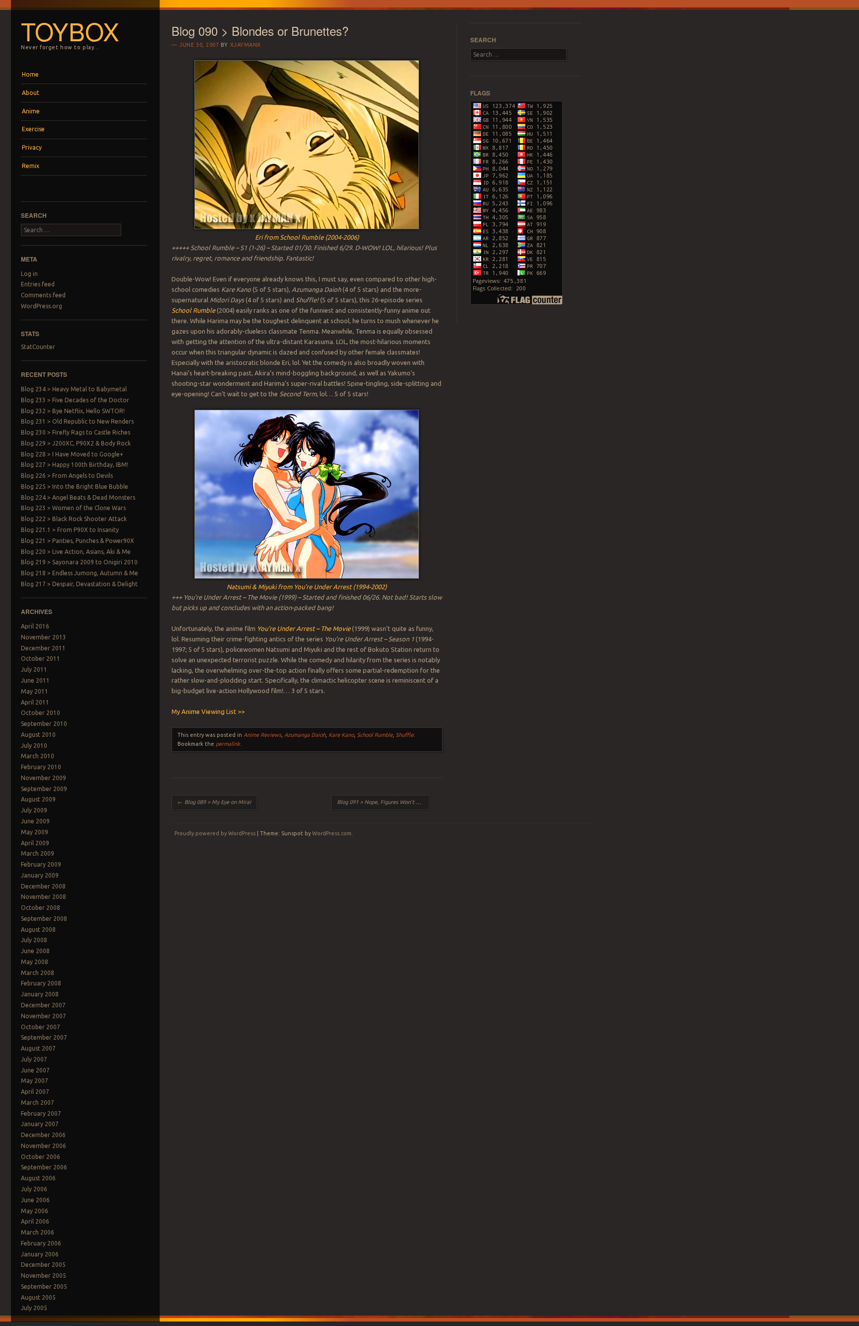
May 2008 (34, 962)
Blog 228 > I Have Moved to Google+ (72, 454)
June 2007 (35, 1070)
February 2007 (41, 1113)
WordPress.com (331, 833)
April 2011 (35, 702)
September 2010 (44, 723)
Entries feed (38, 284)
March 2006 (37, 1232)
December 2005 (43, 1264)
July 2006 (34, 1189)
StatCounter (38, 347)
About (30, 92)
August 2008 (38, 929)
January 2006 (40, 1254)
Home (30, 74)
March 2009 (37, 853)
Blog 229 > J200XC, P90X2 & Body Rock (76, 443)
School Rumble (375, 735)
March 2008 (37, 973)
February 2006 (41, 1243)
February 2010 (41, 767)
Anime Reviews (262, 735)
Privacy (32, 147)
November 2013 (43, 637)
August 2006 (38, 1178)
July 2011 (34, 669)
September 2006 (44, 1167)
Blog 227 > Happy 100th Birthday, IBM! (74, 464)
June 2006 (35, 1200)
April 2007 (35, 1091)
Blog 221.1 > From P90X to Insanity (70, 530)
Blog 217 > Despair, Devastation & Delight (79, 584)
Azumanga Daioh (305, 735)
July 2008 (34, 940)
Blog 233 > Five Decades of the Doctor (75, 400)
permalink (228, 744)
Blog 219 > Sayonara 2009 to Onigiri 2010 (79, 562)
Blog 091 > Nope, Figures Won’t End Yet (383, 802)
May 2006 (34, 1211)
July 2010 (34, 745)
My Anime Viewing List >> (208, 711)
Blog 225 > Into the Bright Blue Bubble (74, 486)
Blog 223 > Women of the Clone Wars (73, 508)
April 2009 (35, 843)
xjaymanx (245, 45)
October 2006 (40, 1156)
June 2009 (35, 821)
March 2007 (37, 1102)
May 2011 (34, 691)
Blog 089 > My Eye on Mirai (214, 802)
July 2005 (34, 1308)
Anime (31, 111)
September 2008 (44, 918)
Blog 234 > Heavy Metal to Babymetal (74, 389)
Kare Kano (341, 735)
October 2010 (40, 712)
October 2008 (40, 907)
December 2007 (43, 1005)
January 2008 (40, 994)
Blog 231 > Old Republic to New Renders (77, 421)
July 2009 (34, 810)
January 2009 (40, 875)
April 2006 (35, 1221)
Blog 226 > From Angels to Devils (67, 475)
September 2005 (44, 1286)
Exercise (33, 129)
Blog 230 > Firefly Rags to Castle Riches (75, 432)
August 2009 (38, 799)
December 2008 (43, 886)
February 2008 (41, 983)
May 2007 (34, 1080)
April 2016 (35, 626)
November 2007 (43, 1016)
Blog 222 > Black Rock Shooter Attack (74, 519)
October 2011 (40, 658)
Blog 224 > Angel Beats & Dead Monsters (78, 497)
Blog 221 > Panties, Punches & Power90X (77, 540)
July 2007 (34, 1059)
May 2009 (34, 832)
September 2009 (44, 789)
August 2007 (38, 1048)
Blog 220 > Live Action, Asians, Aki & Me (76, 551)
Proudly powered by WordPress (215, 833)
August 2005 (38, 1297)
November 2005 (43, 1275)
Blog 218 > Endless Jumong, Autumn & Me (79, 573)
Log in (29, 273)
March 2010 (37, 756)
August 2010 (38, 734)
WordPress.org (41, 306)
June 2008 (35, 951)
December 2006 (43, 1135)
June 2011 (35, 680)
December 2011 (43, 648)
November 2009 (43, 778)
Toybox (70, 30)
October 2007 (40, 1027)
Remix (30, 166)
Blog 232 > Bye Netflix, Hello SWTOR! (73, 411)
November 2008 (43, 896)
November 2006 (43, 1146)
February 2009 (41, 864)
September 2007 (44, 1037)
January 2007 (40, 1124)
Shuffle (405, 735)
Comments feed (43, 295)
